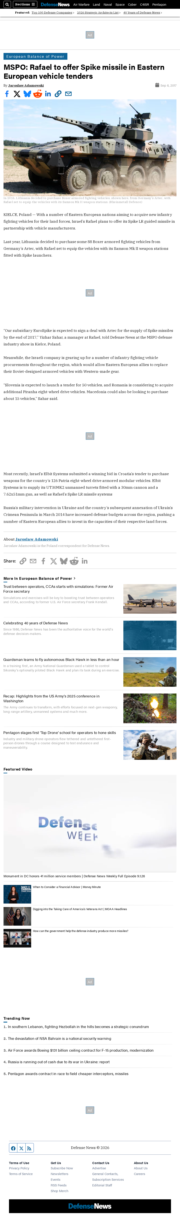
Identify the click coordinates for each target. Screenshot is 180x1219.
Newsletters (59, 1173)
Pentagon (159, 4)
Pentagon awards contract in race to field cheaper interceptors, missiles (68, 1073)
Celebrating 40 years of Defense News (35, 622)
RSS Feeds (59, 1185)
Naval (108, 4)
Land (96, 4)
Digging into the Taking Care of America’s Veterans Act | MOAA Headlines (80, 909)
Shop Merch (59, 1190)
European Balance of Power (35, 56)
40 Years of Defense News (141, 12)
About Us (141, 1168)
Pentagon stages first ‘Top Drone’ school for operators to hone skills (59, 732)
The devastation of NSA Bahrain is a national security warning (59, 1038)
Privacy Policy (19, 1168)
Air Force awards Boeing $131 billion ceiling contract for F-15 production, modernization (81, 1050)
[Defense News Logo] (55, 4)
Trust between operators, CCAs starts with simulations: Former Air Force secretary (58, 588)
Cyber (132, 4)
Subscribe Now (62, 1168)
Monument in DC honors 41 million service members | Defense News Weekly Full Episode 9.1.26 (74, 876)
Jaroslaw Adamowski (26, 85)
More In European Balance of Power (38, 578)
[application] (90, 823)
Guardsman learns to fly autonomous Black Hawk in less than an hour (61, 659)
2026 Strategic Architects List (98, 12)
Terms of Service (21, 1173)
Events (55, 1179)
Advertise (99, 1168)
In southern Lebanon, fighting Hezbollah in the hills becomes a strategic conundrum (78, 1026)
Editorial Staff (102, 1185)
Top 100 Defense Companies (52, 12)
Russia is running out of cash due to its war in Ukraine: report (59, 1061)
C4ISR (144, 4)
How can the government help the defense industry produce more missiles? (80, 931)
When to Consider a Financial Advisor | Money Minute (67, 887)
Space (120, 4)
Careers (139, 1173)
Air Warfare (81, 4)
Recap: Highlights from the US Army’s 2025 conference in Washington (51, 698)
